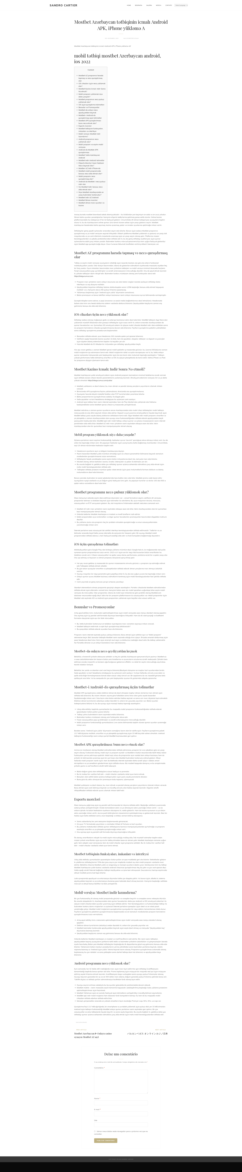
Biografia (138, 5)
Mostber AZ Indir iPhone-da (89, 168)
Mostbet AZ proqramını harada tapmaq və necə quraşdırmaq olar (91, 78)
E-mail (97, 1109)
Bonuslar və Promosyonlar (89, 107)
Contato (168, 5)
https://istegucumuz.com (83, 276)
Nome (97, 1098)
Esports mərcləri (85, 126)
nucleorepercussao (131, 38)
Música (158, 5)
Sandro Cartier (63, 5)
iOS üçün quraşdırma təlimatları (91, 105)
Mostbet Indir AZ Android (89, 197)
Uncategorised (81, 1022)
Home (129, 5)
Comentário (99, 1068)
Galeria (149, 5)
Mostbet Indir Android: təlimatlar (91, 160)
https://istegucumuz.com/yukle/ (100, 380)
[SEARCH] (191, 5)
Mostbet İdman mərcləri (88, 200)
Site (95, 1120)
